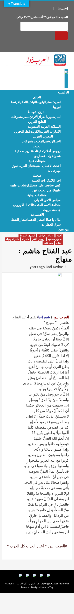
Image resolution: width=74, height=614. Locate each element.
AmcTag (48, 587)
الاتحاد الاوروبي (23, 205)
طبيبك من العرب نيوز (46, 190)
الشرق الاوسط (37, 112)
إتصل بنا (63, 8)
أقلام (59, 235)
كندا (29, 102)
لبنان (57, 117)
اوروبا (57, 107)
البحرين (19, 131)
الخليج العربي (37, 121)
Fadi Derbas (55, 266)
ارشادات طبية (19, 185)
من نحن (63, 229)
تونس (47, 141)
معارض (39, 156)
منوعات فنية (37, 161)
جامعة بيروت (52, 210)
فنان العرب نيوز (23, 165)
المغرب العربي (43, 136)
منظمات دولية (37, 195)
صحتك (37, 175)
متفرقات (17, 117)
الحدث (37, 146)
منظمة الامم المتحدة (47, 205)
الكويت (35, 131)
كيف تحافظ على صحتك (45, 185)
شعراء (25, 239)
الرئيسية (63, 92)
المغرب (39, 141)
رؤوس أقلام (52, 151)
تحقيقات (38, 151)
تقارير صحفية (24, 151)
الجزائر (56, 141)
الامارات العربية (50, 131)
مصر (26, 117)
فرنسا (15, 102)
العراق (42, 117)
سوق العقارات (51, 224)
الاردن (33, 117)
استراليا (47, 102)
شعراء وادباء (52, 156)
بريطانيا (37, 102)
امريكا (56, 102)
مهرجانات (54, 170)
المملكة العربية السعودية (44, 126)
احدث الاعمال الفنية (47, 165)
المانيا (23, 102)
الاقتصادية (37, 214)
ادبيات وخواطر (45, 235)
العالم (37, 97)
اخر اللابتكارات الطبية (46, 180)
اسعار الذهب (36, 219)
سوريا (50, 117)
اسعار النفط (19, 219)
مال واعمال (53, 219)
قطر (27, 131)
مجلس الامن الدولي (47, 200)
